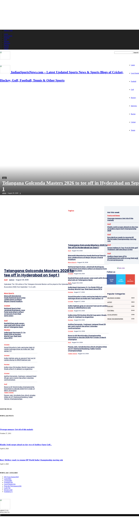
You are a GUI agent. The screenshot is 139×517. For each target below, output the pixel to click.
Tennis (6, 49)
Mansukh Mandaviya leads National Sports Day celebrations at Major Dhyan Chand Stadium (14, 299)
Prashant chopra (81, 282)
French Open (100, 239)
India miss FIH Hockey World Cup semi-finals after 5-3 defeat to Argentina (19, 368)
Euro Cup (101, 231)
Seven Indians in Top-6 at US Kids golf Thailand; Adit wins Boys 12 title (122, 249)
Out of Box (81, 276)
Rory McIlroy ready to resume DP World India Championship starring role (121, 239)
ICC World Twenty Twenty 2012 (96, 250)
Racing (6, 45)
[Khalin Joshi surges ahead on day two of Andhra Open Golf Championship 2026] (5, 440)
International (93, 258)
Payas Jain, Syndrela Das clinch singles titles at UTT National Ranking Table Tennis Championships (19, 397)
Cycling (95, 229)
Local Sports (8, 36)
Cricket (6, 47)
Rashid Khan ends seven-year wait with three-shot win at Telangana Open (14, 325)
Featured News (79, 237)
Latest (6, 34)
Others (102, 274)
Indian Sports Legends (98, 253)
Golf (5, 39)
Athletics (78, 216)
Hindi (89, 245)
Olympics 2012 (93, 271)
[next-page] (62, 261)
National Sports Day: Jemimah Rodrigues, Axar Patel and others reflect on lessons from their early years (14, 312)
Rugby (91, 284)
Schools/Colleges (92, 287)
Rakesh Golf (84, 284)
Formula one (91, 239)
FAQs (102, 234)
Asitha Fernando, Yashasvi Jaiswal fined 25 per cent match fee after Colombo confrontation (20, 378)
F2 (98, 234)
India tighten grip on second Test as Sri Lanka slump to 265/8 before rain (19, 359)
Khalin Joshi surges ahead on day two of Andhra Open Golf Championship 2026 (122, 229)
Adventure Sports (83, 213)
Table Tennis (9, 393)
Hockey (6, 41)
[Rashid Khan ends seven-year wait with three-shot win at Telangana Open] (32, 324)
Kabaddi (101, 261)
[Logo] (5, 59)
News (102, 269)
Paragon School (91, 276)
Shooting (101, 287)
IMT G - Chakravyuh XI (84, 253)
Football (6, 38)
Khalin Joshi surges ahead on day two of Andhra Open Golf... (26, 445)
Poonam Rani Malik (85, 279)
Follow (121, 275)
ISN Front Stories (92, 261)
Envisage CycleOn (83, 231)
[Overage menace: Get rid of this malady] (5, 425)
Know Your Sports (84, 263)
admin (4, 193)
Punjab (90, 282)
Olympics (85, 271)
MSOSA (96, 269)
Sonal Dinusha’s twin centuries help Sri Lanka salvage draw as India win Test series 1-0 (19, 349)
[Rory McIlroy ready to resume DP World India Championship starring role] (5, 456)
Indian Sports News (86, 255)
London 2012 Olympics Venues (96, 266)
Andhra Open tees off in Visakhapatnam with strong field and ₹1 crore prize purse (122, 258)
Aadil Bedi (101, 210)
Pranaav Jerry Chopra (98, 279)
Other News (86, 274)
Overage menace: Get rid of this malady (120, 219)
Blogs (96, 221)
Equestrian (93, 231)
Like (112, 275)
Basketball (93, 218)
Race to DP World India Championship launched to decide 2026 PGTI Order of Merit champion (19, 389)
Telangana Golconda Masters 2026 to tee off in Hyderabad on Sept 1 (39, 273)
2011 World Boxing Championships (87, 210)
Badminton (93, 216)
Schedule (82, 287)
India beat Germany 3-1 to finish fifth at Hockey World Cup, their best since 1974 (14, 335)
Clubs (87, 226)
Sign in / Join (8, 30)
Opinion (102, 271)
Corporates (95, 226)
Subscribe (130, 275)
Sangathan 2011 (100, 284)
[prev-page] (56, 261)
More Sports (9, 293)
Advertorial (93, 213)
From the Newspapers (84, 242)
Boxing (102, 221)
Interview (7, 43)
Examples (92, 234)
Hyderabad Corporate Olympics (95, 247)
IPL (85, 261)
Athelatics (101, 213)
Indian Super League (82, 258)
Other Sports (94, 274)
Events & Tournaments (82, 234)
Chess (90, 223)
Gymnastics (83, 245)
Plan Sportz (101, 276)
